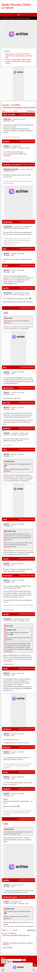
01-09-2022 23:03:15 (25, 402)
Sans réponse (26, 18)
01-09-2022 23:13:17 (25, 729)
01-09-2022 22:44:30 (26, 164)
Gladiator (6, 428)
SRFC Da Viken (9, 115)
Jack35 (6, 288)
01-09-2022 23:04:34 (25, 519)
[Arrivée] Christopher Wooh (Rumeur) (16, 935)
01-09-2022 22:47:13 (26, 222)
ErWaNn (6, 141)
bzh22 (5, 266)
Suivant (15, 111)
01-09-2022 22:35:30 (26, 141)
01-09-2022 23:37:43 (25, 819)
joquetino (7, 747)
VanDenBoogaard (10, 897)
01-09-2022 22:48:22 (26, 248)
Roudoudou (8, 222)
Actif (21, 18)
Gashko (6, 880)
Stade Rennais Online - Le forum (17, 6)
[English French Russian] (4, 962)
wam (5, 519)
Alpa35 (6, 559)
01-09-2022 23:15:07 (25, 747)
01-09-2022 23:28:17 (25, 789)
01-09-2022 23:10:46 (25, 668)
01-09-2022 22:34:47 (26, 114)
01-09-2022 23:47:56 (25, 897)
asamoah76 (7, 576)
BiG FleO (6, 403)
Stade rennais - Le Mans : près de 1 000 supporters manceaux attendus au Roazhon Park (18, 55)
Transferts (15, 105)
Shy (4, 249)
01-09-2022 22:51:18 (26, 265)
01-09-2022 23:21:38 (25, 772)
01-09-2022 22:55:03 (26, 288)
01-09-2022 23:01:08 (25, 388)
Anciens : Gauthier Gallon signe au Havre (18, 59)
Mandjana (7, 729)
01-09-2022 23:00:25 (26, 367)
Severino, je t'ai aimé (11, 165)
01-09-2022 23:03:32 (25, 428)
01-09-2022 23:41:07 (25, 880)
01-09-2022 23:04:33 (25, 449)
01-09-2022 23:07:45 (25, 575)
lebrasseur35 (8, 388)
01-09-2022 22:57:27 (26, 308)
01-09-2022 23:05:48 (25, 558)
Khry (5, 450)
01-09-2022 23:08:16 (25, 614)
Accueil (5, 105)
